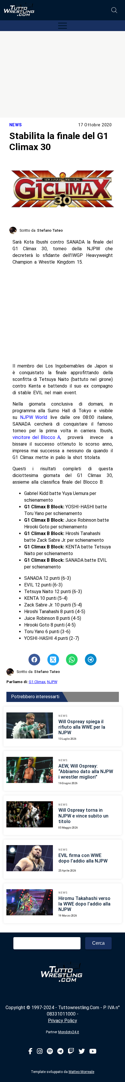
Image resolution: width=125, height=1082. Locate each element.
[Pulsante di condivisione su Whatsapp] (72, 659)
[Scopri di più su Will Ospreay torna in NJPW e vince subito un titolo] (29, 815)
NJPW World (33, 417)
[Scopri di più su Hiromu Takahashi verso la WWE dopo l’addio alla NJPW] (29, 903)
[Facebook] (30, 1051)
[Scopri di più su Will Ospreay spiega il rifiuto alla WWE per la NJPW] (29, 726)
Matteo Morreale (81, 1072)
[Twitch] (71, 1051)
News (15, 125)
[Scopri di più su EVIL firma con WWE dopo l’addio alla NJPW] (29, 859)
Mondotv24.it (68, 1032)
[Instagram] (39, 1051)
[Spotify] (50, 1051)
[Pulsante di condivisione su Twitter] (53, 659)
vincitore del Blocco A (36, 437)
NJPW (52, 682)
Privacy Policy (62, 1020)
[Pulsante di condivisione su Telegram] (91, 659)
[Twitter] (81, 1051)
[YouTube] (93, 1051)
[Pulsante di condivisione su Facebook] (34, 659)
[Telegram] (60, 1051)
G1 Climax (37, 682)
